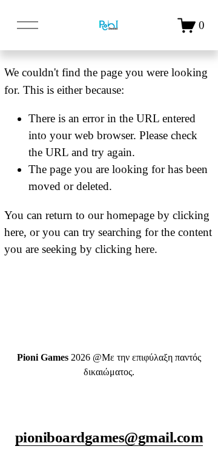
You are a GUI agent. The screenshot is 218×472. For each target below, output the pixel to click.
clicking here (124, 249)
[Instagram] (109, 403)
